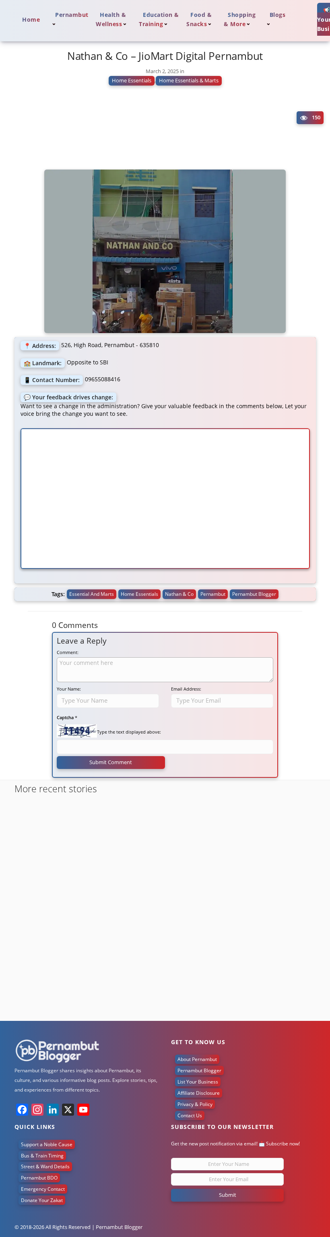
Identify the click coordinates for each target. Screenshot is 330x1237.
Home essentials (139, 594)
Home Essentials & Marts (189, 80)
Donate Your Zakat (42, 1200)
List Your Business (197, 1081)
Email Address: (186, 689)
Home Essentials (131, 80)
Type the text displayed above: (129, 732)
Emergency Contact (43, 1189)
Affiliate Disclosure (198, 1093)
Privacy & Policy (194, 1104)
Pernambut (212, 594)
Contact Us (189, 1115)
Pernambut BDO (39, 1177)
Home (31, 19)
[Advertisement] (165, 130)
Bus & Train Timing (42, 1155)
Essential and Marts (91, 594)
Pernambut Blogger (199, 1070)
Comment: (67, 652)
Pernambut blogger (254, 594)
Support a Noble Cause (46, 1144)
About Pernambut (197, 1059)
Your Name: (69, 689)
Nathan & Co (179, 594)
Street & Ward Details (45, 1166)
